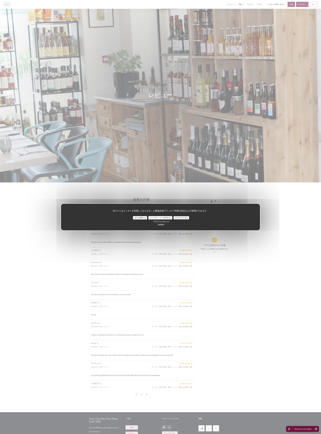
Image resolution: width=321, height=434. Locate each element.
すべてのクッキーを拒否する (160, 218)
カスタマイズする (181, 218)
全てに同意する (140, 218)
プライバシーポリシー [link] (161, 221)
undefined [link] (161, 224)
